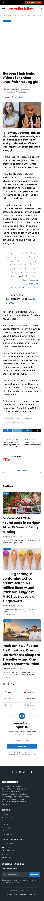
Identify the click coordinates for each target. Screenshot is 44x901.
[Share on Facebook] (12, 97)
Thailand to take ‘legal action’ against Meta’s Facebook (11, 444)
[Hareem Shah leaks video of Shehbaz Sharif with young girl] (22, 115)
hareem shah (9, 419)
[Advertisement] (22, 46)
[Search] (41, 8)
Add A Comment (22, 470)
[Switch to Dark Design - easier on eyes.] (3, 2)
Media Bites (29, 891)
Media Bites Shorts (33, 2)
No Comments (10, 92)
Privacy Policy (22, 754)
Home (5, 15)
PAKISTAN (7, 21)
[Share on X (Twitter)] (15, 97)
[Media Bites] (22, 8)
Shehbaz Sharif (9, 422)
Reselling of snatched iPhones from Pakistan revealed (32, 444)
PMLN (18, 419)
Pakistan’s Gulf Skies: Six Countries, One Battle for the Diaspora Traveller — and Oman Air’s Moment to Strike (21, 654)
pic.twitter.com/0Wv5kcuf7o (22, 287)
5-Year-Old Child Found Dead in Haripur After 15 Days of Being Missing (21, 525)
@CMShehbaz (30, 283)
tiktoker (20, 422)
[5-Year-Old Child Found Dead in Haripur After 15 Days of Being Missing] (22, 503)
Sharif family (27, 419)
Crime (6, 493)
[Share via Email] (22, 97)
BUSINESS (7, 549)
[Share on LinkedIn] (19, 97)
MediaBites (13, 89)
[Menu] (3, 8)
